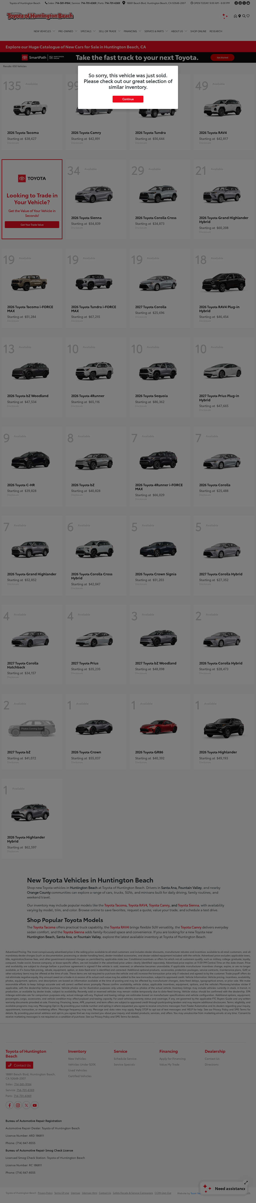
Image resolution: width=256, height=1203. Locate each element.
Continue (128, 99)
